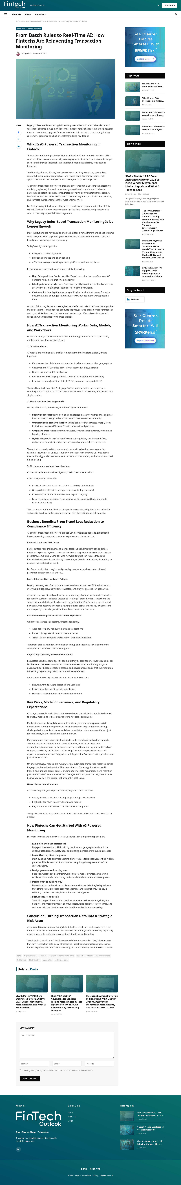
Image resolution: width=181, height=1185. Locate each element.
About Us (16, 14)
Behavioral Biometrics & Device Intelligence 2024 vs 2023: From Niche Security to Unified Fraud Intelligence (153, 114)
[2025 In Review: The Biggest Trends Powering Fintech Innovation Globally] (132, 271)
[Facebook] (18, 132)
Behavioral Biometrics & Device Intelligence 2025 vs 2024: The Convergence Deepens (153, 128)
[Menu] (5, 14)
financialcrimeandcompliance (62, 956)
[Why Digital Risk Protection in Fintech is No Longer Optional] (132, 101)
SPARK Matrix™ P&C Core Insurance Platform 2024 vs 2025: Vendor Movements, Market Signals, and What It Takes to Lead (31, 1002)
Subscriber (169, 5)
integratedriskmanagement (98, 956)
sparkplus (47, 960)
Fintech (80, 956)
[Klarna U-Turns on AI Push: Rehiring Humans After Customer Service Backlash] (127, 1145)
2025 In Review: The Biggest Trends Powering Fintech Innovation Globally (152, 272)
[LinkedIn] (18, 146)
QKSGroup (21, 960)
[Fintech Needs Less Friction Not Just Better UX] (127, 1130)
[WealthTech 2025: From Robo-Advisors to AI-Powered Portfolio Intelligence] (132, 87)
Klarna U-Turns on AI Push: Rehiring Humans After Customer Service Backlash (150, 1142)
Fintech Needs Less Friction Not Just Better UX (150, 1128)
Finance (43, 956)
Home (18, 21)
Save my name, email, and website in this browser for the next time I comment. (58, 1070)
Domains (39, 14)
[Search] (176, 14)
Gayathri (27, 53)
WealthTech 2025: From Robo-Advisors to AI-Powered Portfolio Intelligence (153, 85)
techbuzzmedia (61, 960)
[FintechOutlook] (14, 5)
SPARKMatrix (34, 960)
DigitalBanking (30, 956)
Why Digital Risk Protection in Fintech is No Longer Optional (153, 99)
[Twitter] (18, 139)
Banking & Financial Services (29, 28)
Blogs (28, 14)
